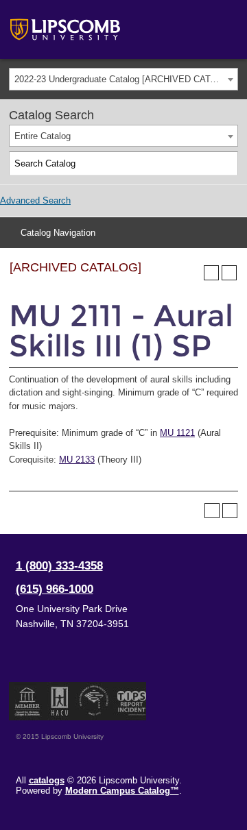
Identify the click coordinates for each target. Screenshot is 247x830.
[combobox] (123, 79)
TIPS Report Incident (130, 701)
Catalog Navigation (58, 233)
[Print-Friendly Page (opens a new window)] (211, 272)
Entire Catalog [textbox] (42, 136)
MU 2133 (77, 459)
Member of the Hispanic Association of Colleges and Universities (59, 701)
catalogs (46, 780)
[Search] (226, 163)
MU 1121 (177, 433)
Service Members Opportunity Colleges (94, 701)
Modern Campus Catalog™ (122, 790)
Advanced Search (35, 200)
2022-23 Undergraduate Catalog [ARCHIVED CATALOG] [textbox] (125, 79)
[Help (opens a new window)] (229, 272)
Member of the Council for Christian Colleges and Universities (27, 701)
